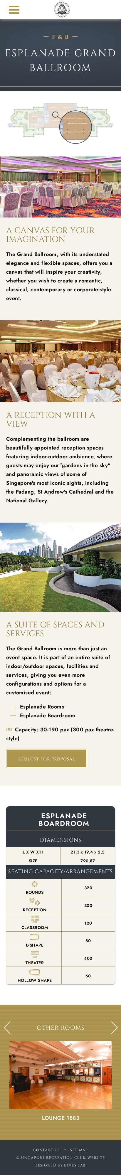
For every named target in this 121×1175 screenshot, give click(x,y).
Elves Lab (74, 1165)
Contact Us (46, 1150)
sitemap (79, 1150)
